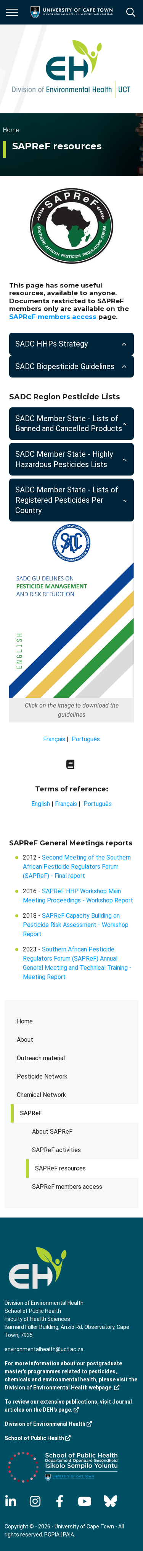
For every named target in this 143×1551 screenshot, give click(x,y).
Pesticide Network (42, 1076)
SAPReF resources (60, 1168)
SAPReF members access (67, 1186)
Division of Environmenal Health (46, 1424)
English (40, 803)
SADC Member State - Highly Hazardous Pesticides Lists (64, 459)
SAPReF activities (56, 1150)
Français (54, 739)
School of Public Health (35, 1438)
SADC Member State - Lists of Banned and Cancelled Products (68, 423)
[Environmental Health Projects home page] (71, 69)
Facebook (59, 1501)
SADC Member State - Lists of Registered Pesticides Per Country (66, 500)
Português (86, 739)
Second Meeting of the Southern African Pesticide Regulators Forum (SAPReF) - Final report (77, 866)
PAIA (68, 1534)
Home (25, 1021)
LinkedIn (10, 1501)
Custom (35, 1501)
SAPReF (31, 1113)
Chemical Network (41, 1094)
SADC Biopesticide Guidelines (64, 366)
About (25, 1039)
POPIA (51, 1534)
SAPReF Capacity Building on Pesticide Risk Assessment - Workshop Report (76, 925)
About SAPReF (52, 1131)
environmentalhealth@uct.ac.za (44, 1349)
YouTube (85, 1501)
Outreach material (41, 1058)
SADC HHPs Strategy (51, 343)
